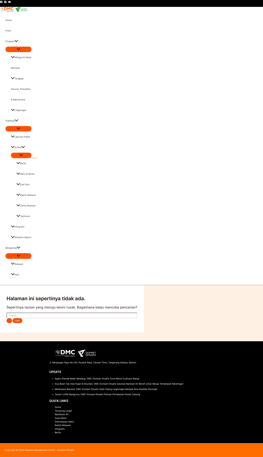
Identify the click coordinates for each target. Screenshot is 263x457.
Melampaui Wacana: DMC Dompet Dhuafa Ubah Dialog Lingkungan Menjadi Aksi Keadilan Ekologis (106, 389)
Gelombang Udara (64, 421)
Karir (17, 274)
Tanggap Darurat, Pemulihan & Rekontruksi (21, 89)
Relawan (19, 264)
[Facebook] (1, 2)
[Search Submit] (9, 320)
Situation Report (23, 237)
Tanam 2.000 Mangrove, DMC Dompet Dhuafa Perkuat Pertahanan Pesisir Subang (97, 394)
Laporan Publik (22, 136)
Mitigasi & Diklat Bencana (21, 62)
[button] (16, 41)
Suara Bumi (60, 418)
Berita (23, 163)
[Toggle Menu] (18, 49)
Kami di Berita (27, 174)
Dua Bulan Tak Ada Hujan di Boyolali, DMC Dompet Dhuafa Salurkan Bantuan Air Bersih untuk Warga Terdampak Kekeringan (119, 383)
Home (8, 20)
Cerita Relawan (28, 205)
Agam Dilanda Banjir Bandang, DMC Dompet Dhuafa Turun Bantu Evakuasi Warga (97, 378)
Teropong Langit (63, 410)
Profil (8, 30)
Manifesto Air (62, 414)
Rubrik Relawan (28, 195)
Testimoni (25, 216)
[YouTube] (9, 2)
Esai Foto (25, 184)
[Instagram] (5, 2)
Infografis (19, 226)
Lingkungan (20, 110)
